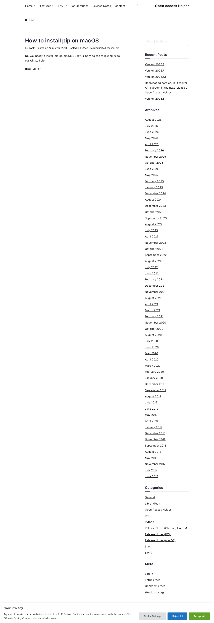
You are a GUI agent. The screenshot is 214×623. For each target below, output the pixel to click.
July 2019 (151, 402)
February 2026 (154, 150)
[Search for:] (167, 41)
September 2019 (155, 390)
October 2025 (154, 162)
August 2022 (153, 261)
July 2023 (151, 230)
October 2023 (154, 212)
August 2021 (153, 298)
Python (84, 47)
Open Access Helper (172, 6)
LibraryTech (152, 503)
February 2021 (154, 316)
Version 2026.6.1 (155, 76)
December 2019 (155, 384)
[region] (107, 613)
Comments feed (155, 586)
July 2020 (151, 341)
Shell (148, 546)
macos (110, 47)
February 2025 (154, 181)
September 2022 (156, 255)
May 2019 (151, 414)
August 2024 (153, 199)
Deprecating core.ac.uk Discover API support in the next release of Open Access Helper (166, 87)
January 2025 (154, 187)
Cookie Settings (152, 616)
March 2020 (153, 365)
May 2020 (151, 353)
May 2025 (151, 175)
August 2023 (153, 224)
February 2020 (154, 371)
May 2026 (151, 138)
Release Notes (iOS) (158, 534)
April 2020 (152, 359)
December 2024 (155, 193)
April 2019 (151, 421)
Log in (149, 573)
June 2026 (152, 132)
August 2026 (153, 119)
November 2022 (155, 242)
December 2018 (155, 433)
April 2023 (152, 236)
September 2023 (156, 218)
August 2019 (153, 396)
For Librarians (79, 6)
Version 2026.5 (154, 98)
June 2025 (152, 168)
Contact (120, 6)
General (150, 497)
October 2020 (154, 328)
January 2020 (154, 378)
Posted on (52, 47)
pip (117, 47)
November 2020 (155, 322)
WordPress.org (154, 592)
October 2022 (154, 249)
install (102, 47)
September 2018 (155, 445)
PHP (147, 515)
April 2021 (151, 304)
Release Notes (101, 6)
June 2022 (152, 273)
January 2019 (153, 427)
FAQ (60, 6)
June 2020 (152, 347)
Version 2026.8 (154, 64)
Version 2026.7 (154, 70)
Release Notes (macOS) (160, 540)
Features (45, 6)
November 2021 (155, 291)
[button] (34, 6)
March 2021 (152, 310)
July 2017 (151, 470)
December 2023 (155, 205)
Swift (148, 552)
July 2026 (151, 126)
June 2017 (151, 476)
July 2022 (151, 267)
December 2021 (155, 285)
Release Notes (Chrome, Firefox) (166, 528)
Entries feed (152, 580)
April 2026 (152, 144)
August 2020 (153, 335)
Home (29, 6)
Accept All (199, 616)
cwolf (32, 47)
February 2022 (154, 279)
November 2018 (155, 439)
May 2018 (151, 458)
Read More (32, 68)
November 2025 (155, 156)
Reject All (177, 616)
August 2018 (153, 451)
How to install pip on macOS (62, 40)
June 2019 (151, 408)
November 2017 (155, 464)
